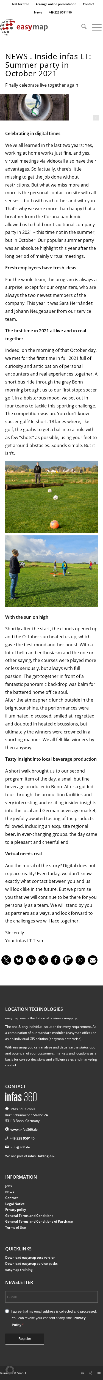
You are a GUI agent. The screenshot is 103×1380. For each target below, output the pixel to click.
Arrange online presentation (56, 4)
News (38, 12)
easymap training (19, 1269)
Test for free (20, 4)
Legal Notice (15, 1203)
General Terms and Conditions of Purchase (39, 1221)
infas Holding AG (41, 1156)
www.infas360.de (24, 1129)
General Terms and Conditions (29, 1215)
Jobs (8, 1186)
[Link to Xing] (91, 1373)
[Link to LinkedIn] (82, 1373)
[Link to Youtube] (99, 1373)
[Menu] (94, 27)
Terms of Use (15, 1227)
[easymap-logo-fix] (41, 27)
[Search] (81, 27)
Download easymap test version (30, 1257)
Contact (88, 4)
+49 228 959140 (22, 1138)
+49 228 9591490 (60, 12)
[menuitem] (20, 4)
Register (24, 1339)
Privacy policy (15, 1209)
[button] (6, 960)
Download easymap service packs (31, 1263)
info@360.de (20, 1147)
